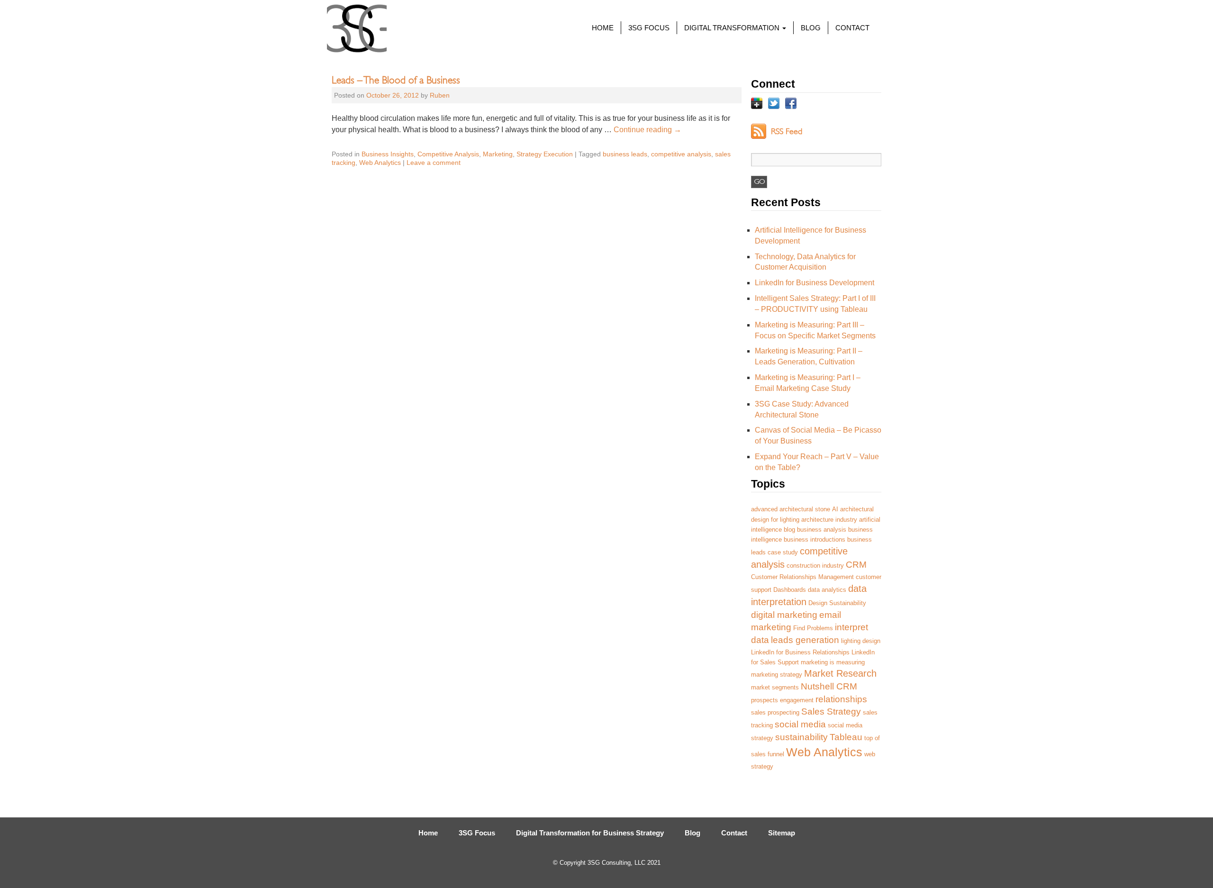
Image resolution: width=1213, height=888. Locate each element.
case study (783, 552)
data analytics (827, 589)
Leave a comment (434, 162)
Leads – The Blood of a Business (396, 78)
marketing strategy (776, 674)
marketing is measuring (833, 662)
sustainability (801, 737)
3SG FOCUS (649, 28)
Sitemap (781, 833)
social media (800, 724)
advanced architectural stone (790, 509)
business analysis (821, 529)
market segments (775, 687)
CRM (856, 565)
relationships (841, 699)
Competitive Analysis (448, 154)
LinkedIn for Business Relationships (800, 652)
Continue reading (647, 130)
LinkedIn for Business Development (814, 283)
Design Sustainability (837, 603)
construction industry (815, 565)
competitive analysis (681, 154)
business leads (625, 154)
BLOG (811, 28)
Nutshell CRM (829, 686)
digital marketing (784, 615)
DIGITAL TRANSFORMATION (732, 28)
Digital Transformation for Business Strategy (590, 833)
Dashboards (789, 589)
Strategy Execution (544, 154)
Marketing (498, 154)
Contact (734, 833)
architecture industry (829, 519)
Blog (692, 833)
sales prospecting (775, 712)
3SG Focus (477, 833)
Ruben (440, 95)
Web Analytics (380, 162)
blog (789, 529)
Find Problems (813, 628)
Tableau (846, 737)
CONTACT (852, 28)
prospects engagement (782, 700)
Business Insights (388, 154)
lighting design (860, 640)
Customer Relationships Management (802, 576)
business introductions (814, 539)
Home (428, 833)
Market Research (840, 673)
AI (835, 509)
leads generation (805, 640)
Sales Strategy (831, 711)
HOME (603, 28)
